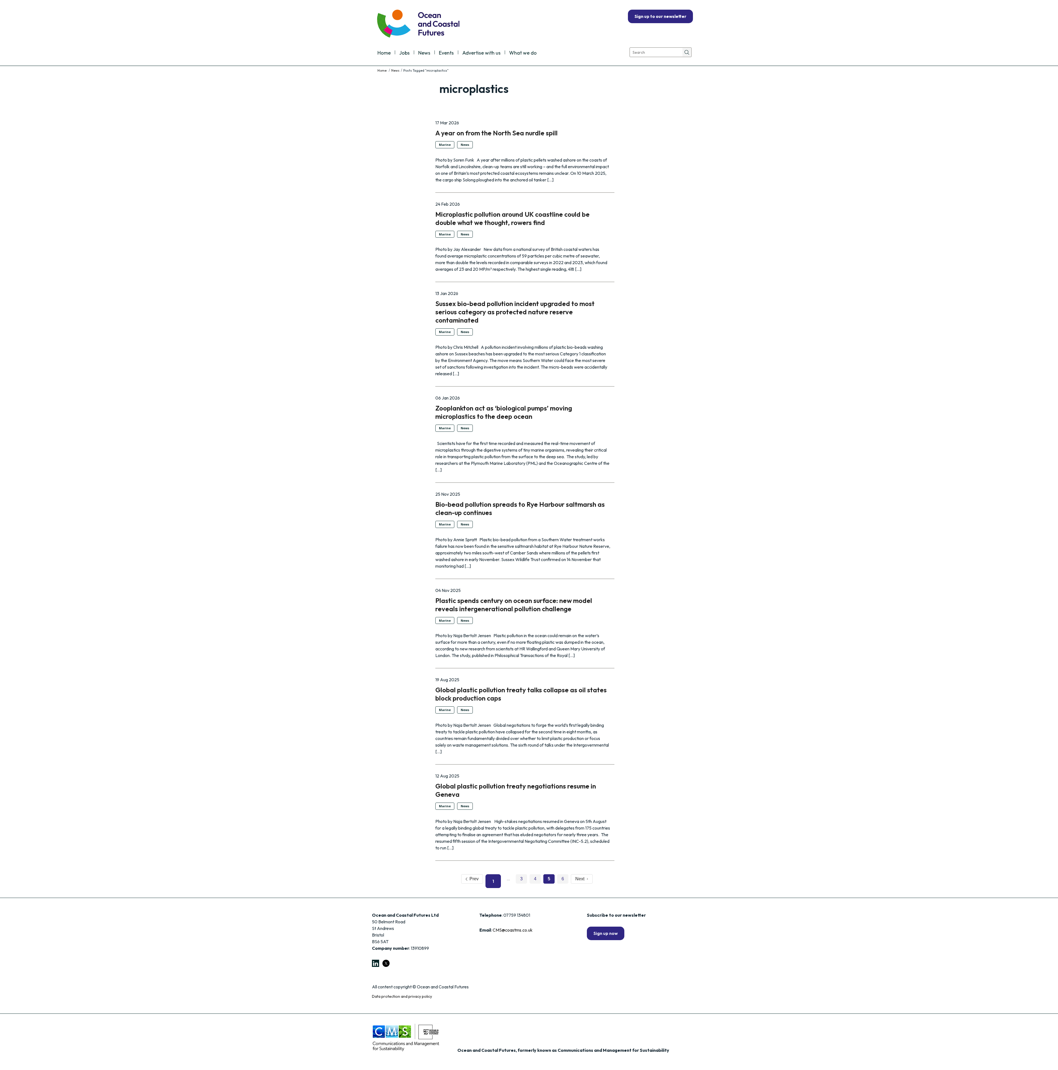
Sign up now (605, 933)
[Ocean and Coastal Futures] (418, 24)
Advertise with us (481, 53)
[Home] (382, 70)
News (424, 53)
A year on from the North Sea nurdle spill (496, 133)
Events (446, 53)
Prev (473, 878)
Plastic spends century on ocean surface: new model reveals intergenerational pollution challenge (513, 604)
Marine (445, 145)
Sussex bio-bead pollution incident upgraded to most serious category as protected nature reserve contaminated (515, 311)
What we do (523, 53)
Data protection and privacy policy (402, 996)
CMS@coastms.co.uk (513, 930)
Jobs (404, 53)
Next (581, 878)
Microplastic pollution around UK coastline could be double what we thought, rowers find (512, 218)
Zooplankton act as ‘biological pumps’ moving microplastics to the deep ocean (503, 412)
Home (384, 53)
